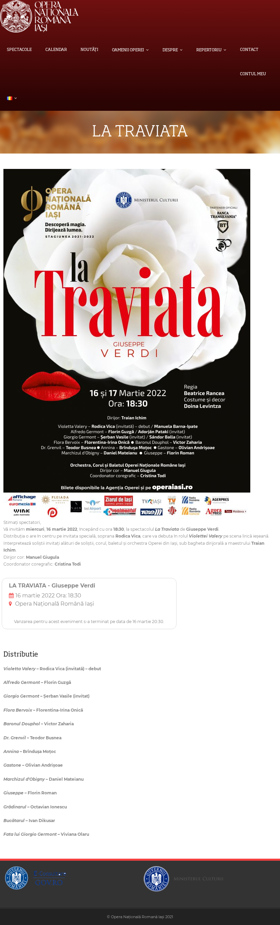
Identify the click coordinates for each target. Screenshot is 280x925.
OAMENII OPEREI (128, 50)
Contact (249, 50)
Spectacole (19, 50)
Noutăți (89, 50)
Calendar (56, 50)
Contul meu (253, 74)
